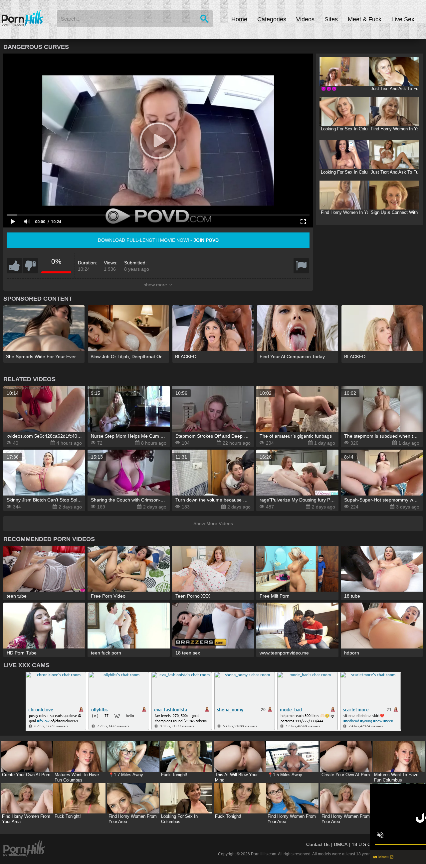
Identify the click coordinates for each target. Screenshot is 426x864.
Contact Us (317, 844)
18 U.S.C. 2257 (368, 844)
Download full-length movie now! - (158, 240)
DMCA (340, 844)
